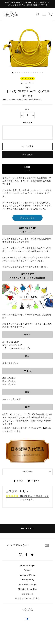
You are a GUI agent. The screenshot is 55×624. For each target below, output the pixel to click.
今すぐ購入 (27, 154)
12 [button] (38, 72)
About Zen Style (27, 566)
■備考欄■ (27, 122)
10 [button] (33, 72)
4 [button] (20, 72)
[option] (27, 4)
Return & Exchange (27, 584)
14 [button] (42, 72)
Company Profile (27, 575)
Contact (27, 570)
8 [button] (29, 72)
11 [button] (36, 72)
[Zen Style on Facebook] (26, 554)
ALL (31, 83)
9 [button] (31, 72)
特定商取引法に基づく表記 (27, 598)
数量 (27, 109)
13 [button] (40, 72)
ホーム (24, 83)
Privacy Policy (27, 580)
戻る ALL (29, 528)
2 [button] (15, 72)
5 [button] (22, 72)
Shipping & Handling (27, 589)
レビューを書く (27, 499)
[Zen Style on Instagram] (20, 554)
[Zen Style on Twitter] (32, 554)
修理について (27, 594)
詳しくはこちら (27, 218)
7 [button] (27, 72)
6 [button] (24, 72)
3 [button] (17, 72)
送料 (4, 99)
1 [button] (13, 72)
